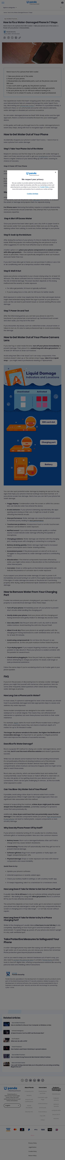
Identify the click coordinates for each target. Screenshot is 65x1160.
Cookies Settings (32, 193)
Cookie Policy (44, 187)
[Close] (55, 172)
